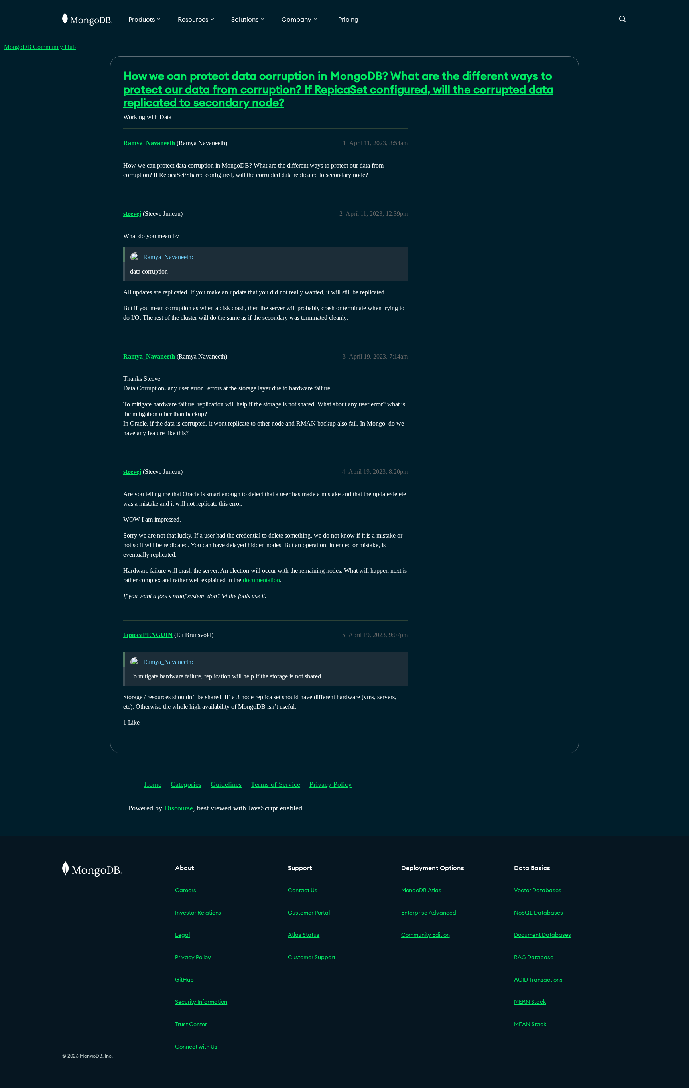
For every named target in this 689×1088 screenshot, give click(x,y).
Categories (186, 784)
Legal (182, 934)
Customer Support (311, 957)
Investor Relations (198, 912)
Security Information (201, 1001)
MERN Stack (530, 1001)
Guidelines (226, 784)
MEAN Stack (530, 1024)
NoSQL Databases (538, 912)
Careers (185, 890)
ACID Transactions (538, 979)
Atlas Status (303, 934)
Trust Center (191, 1024)
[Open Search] (623, 19)
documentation (261, 580)
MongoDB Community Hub (40, 46)
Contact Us (302, 890)
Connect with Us (196, 1046)
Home (152, 784)
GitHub (184, 979)
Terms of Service (275, 784)
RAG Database (533, 957)
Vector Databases (537, 890)
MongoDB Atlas (421, 890)
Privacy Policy (330, 784)
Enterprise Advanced (428, 912)
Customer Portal (309, 912)
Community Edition (425, 934)
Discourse (178, 808)
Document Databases (542, 934)
